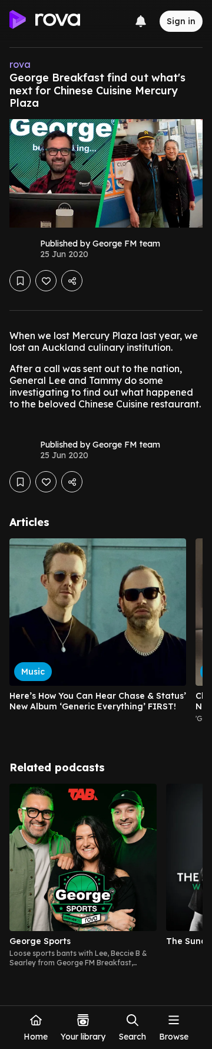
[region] (106, 636)
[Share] (71, 280)
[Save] (20, 280)
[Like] (46, 280)
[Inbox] (141, 21)
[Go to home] (44, 21)
